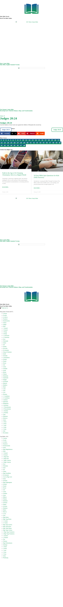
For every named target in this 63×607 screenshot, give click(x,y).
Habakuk (5, 500)
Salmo (4, 471)
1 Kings (5, 331)
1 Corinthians (6, 396)
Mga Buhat (6, 517)
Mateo (4, 510)
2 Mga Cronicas (7, 462)
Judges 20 (2, 116)
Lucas (4, 513)
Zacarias (5, 506)
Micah (4, 372)
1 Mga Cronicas (7, 460)
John (4, 390)
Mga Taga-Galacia (7, 524)
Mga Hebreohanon (7, 543)
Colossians (5, 405)
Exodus (5, 315)
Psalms (4, 346)
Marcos (5, 511)
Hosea (4, 363)
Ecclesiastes (6, 350)
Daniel (4, 361)
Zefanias (5, 502)
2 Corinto (5, 522)
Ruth (4, 326)
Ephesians (5, 401)
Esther (4, 343)
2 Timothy (5, 412)
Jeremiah (5, 355)
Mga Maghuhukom (7, 449)
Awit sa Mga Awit (7, 477)
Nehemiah (5, 341)
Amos (4, 366)
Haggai (5, 379)
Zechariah (5, 381)
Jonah (4, 370)
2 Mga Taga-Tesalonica (8, 533)
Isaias (4, 478)
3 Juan (4, 554)
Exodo (4, 440)
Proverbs (5, 348)
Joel (4, 365)
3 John (4, 429)
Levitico (5, 442)
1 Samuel (5, 328)
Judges (4, 324)
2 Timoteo (5, 537)
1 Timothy (5, 410)
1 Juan (4, 550)
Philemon (5, 416)
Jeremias (5, 480)
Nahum (5, 374)
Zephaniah (5, 377)
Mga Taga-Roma (7, 519)
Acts (4, 392)
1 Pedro (5, 546)
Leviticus (5, 317)
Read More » (5, 187)
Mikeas (5, 497)
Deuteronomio (6, 445)
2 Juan (4, 552)
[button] (5, 133)
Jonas (4, 495)
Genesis (5, 313)
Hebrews (5, 418)
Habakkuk (5, 376)
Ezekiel (5, 359)
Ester (4, 467)
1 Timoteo (5, 535)
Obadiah (5, 368)
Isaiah (4, 354)
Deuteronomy (6, 320)
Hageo (4, 504)
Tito (4, 539)
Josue (4, 447)
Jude (4, 431)
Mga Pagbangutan (7, 482)
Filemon (5, 541)
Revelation (5, 432)
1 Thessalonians (7, 407)
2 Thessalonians (7, 409)
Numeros (5, 444)
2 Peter (4, 423)
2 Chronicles (6, 337)
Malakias (5, 508)
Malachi (5, 383)
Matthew (5, 385)
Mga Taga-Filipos (7, 528)
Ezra (4, 339)
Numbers (5, 319)
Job (4, 344)
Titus (4, 414)
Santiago (5, 544)
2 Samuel (5, 330)
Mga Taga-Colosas (7, 530)
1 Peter (4, 421)
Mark (4, 387)
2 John (4, 427)
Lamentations (6, 357)
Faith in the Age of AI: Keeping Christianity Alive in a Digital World (14, 174)
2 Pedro (5, 548)
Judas (4, 556)
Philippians (5, 403)
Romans (5, 394)
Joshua (4, 322)
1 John (4, 425)
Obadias (5, 493)
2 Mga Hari (6, 458)
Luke (4, 388)
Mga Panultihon (7, 473)
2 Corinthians (6, 398)
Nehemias (5, 466)
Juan (4, 515)
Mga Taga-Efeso (7, 526)
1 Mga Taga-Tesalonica (8, 532)
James (4, 420)
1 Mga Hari (6, 456)
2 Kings (5, 333)
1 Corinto (5, 521)
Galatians (5, 399)
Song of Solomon (7, 352)
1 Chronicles (6, 335)
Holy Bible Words (4, 16)
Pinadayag (5, 557)
